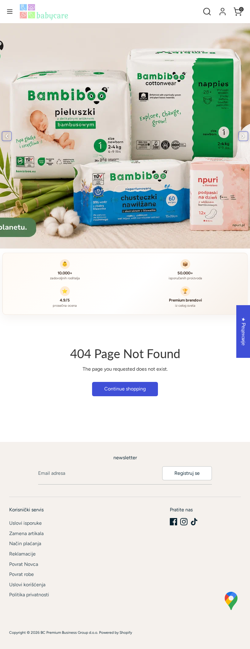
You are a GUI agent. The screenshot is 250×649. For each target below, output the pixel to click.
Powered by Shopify (115, 632)
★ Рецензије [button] (243, 331)
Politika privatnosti (29, 595)
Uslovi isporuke (25, 523)
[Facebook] (173, 521)
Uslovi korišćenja (27, 584)
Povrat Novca (23, 564)
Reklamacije (22, 554)
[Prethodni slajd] (6, 136)
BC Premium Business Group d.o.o (69, 632)
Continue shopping (125, 389)
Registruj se (187, 473)
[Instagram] (184, 521)
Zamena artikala (26, 533)
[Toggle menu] (10, 11)
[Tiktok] (194, 521)
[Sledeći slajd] (243, 136)
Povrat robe (21, 574)
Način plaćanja (25, 543)
